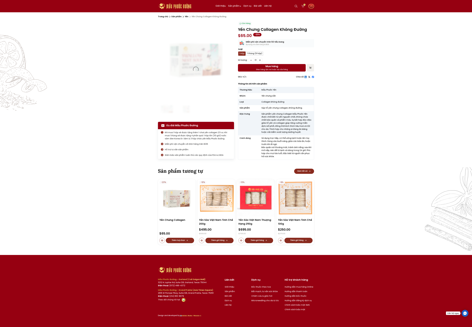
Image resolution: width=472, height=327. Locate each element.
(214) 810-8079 (171, 296)
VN (311, 6)
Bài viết (258, 6)
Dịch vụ (247, 6)
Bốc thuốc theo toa (261, 287)
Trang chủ (163, 17)
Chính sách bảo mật (295, 310)
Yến (186, 17)
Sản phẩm (233, 6)
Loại (240, 49)
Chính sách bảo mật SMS (297, 305)
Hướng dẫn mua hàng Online (299, 287)
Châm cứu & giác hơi (261, 296)
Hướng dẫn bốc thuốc (295, 296)
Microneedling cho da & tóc (265, 301)
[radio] (241, 53)
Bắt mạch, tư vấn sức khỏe (264, 291)
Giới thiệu (220, 6)
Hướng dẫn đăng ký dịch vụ (298, 301)
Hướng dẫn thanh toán (296, 291)
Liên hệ (268, 6)
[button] (465, 313)
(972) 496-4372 (171, 286)
